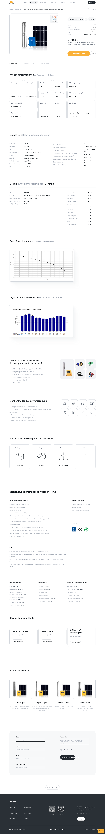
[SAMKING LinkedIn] (62, 829)
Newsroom (27, 807)
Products (12, 819)
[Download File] (17, 641)
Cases (26, 819)
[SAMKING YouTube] (50, 829)
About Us (12, 807)
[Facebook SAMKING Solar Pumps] (64, 750)
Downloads (27, 813)
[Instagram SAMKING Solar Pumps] (61, 750)
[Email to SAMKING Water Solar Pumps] (93, 53)
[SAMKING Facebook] (58, 829)
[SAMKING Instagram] (54, 829)
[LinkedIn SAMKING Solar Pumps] (68, 750)
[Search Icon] (85, 2)
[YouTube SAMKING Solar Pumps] (71, 750)
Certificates (13, 813)
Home (11, 9)
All (20, 9)
